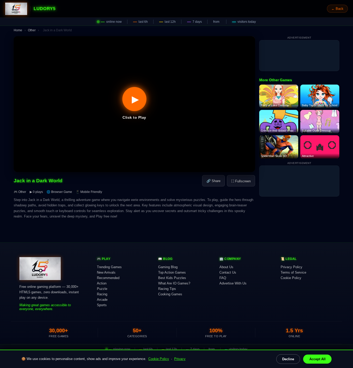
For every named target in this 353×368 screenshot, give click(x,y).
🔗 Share (213, 181)
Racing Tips (167, 289)
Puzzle (102, 289)
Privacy (180, 359)
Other (32, 30)
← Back (337, 9)
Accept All (317, 359)
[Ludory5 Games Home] (16, 9)
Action (101, 283)
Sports (102, 305)
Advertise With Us (233, 283)
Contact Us (227, 272)
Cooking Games (170, 294)
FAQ (222, 278)
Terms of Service (293, 272)
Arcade (102, 300)
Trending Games (109, 267)
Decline (288, 359)
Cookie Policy (158, 359)
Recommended (108, 278)
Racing (102, 294)
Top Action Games (172, 272)
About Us (226, 267)
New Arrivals (106, 272)
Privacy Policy (291, 267)
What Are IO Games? (174, 283)
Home (18, 30)
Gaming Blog (168, 267)
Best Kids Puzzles (172, 278)
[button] (134, 104)
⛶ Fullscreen (241, 181)
